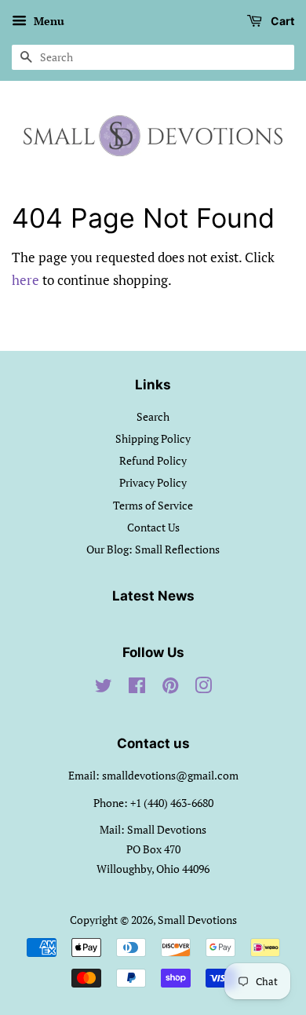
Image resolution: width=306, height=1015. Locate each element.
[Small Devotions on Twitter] (103, 688)
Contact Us (153, 527)
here (25, 280)
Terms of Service (153, 505)
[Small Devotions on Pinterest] (170, 688)
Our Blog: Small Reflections (153, 549)
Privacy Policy (153, 482)
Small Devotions (197, 919)
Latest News (153, 596)
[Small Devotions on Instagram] (203, 688)
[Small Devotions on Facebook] (137, 688)
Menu (47, 20)
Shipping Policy (153, 438)
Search (153, 416)
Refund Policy (153, 460)
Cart (281, 20)
